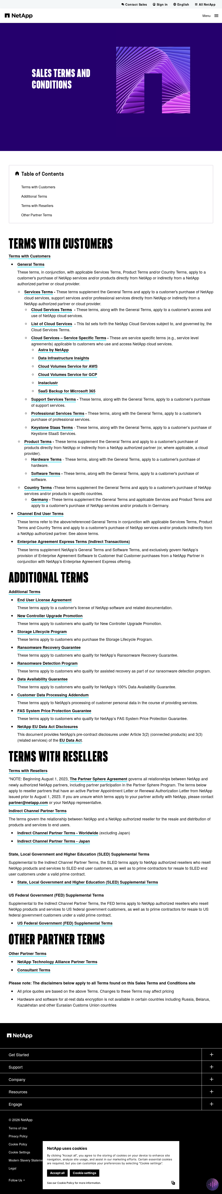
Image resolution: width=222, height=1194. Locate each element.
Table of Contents (42, 174)
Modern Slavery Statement (27, 1160)
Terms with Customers (38, 186)
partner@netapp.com (28, 802)
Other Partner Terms (36, 214)
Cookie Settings (19, 1152)
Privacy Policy (18, 1136)
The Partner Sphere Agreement (98, 779)
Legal (12, 1168)
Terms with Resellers (37, 205)
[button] (210, 15)
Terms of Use (18, 1128)
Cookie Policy (18, 1144)
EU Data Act (70, 740)
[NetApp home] (18, 15)
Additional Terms (34, 196)
